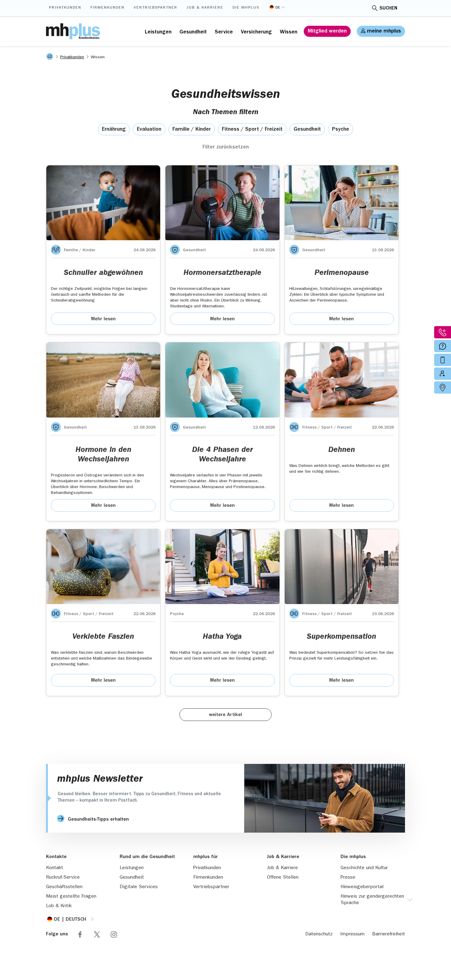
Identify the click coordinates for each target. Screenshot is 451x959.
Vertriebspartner (155, 8)
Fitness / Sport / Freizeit (252, 130)
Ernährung (114, 130)
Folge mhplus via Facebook (80, 934)
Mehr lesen (103, 319)
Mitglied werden (327, 31)
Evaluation (149, 130)
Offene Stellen (283, 877)
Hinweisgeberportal (362, 887)
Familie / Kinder (191, 130)
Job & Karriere (205, 8)
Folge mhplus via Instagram (114, 934)
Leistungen (158, 32)
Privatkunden (65, 8)
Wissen (288, 32)
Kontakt (54, 868)
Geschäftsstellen (64, 887)
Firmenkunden (108, 8)
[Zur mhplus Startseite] (73, 31)
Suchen (388, 8)
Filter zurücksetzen (225, 147)
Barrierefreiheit (388, 934)
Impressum (352, 934)
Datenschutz (319, 934)
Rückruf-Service (63, 877)
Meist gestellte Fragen (71, 896)
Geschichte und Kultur (364, 868)
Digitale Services (139, 887)
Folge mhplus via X (97, 934)
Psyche (340, 130)
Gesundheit (193, 32)
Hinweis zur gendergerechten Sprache (372, 900)
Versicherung (256, 32)
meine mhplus (384, 31)
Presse (348, 877)
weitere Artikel (225, 715)
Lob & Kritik (59, 906)
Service (224, 32)
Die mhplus (246, 8)
